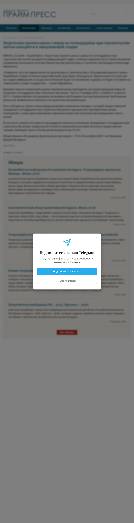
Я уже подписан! (67, 280)
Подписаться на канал (67, 271)
